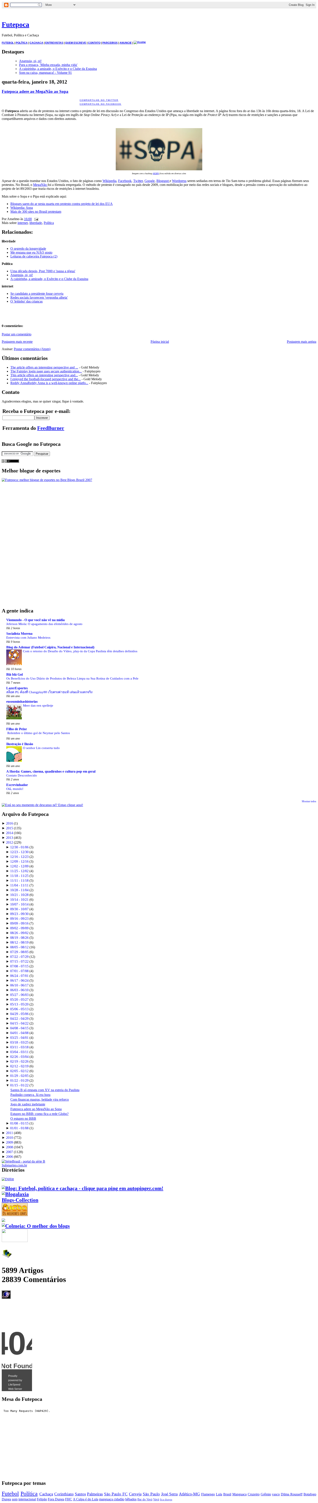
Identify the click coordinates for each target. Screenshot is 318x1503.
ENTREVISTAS (54, 42)
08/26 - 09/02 (19, 933)
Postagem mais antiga (301, 341)
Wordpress (179, 181)
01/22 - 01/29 (19, 1080)
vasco (276, 1494)
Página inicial (160, 341)
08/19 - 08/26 (19, 937)
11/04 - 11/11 (19, 885)
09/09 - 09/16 (19, 923)
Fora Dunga (56, 1499)
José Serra (169, 1494)
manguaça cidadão (111, 1499)
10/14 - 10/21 (19, 899)
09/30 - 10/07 (19, 909)
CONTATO (94, 42)
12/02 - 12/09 (19, 866)
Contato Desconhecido (21, 775)
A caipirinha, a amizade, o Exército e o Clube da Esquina (58, 69)
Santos (80, 1494)
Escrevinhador (17, 785)
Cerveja (135, 1494)
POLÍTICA (22, 42)
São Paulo (151, 1494)
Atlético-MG (189, 1494)
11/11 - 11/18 (19, 880)
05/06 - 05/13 (19, 1009)
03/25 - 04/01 (19, 1037)
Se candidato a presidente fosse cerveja (36, 293)
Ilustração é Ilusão (19, 744)
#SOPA (156, 173)
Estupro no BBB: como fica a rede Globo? (39, 1114)
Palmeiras (95, 1494)
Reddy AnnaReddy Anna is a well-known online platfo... (49, 383)
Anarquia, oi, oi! (30, 61)
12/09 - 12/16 (19, 861)
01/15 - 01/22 (19, 1085)
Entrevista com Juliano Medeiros (28, 637)
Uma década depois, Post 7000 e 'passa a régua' (42, 271)
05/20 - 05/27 (19, 999)
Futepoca (15, 24)
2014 (9, 833)
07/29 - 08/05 (19, 952)
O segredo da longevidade (28, 248)
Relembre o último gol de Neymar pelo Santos (38, 733)
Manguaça (239, 1494)
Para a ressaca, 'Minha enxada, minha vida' (48, 65)
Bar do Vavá (144, 1499)
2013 (9, 837)
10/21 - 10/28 (19, 895)
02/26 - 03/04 (19, 1056)
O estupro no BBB (23, 1118)
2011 (9, 1133)
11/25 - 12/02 (19, 871)
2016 (9, 823)
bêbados (131, 1499)
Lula (219, 1494)
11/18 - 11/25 (19, 876)
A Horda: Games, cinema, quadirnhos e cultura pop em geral (50, 771)
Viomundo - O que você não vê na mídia (35, 620)
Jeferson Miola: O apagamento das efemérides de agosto (44, 624)
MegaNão (40, 185)
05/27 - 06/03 (19, 995)
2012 (9, 842)
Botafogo (310, 1494)
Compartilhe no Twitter (99, 100)
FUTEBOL (8, 42)
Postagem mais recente (17, 341)
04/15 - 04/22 (19, 1023)
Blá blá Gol (14, 674)
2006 (9, 1156)
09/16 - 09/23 (19, 918)
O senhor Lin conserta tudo (41, 748)
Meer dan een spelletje (38, 705)
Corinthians (64, 1494)
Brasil (227, 1494)
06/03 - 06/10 (19, 990)
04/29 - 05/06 (19, 1014)
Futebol (10, 1493)
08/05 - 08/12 (19, 947)
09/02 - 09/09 (19, 928)
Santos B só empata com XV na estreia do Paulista (44, 1090)
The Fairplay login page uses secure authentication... (46, 371)
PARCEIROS (110, 42)
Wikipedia (109, 181)
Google (150, 181)
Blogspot (163, 181)
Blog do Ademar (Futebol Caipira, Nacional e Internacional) (50, 647)
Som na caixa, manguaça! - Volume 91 (45, 72)
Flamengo (208, 1494)
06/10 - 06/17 (19, 985)
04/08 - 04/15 (19, 1028)
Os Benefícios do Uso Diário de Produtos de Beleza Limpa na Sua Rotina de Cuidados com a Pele (72, 678)
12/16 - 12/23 (19, 857)
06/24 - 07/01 (19, 976)
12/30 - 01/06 (19, 847)
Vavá (156, 1499)
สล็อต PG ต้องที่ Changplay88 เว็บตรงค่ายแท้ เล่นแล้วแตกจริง (49, 692)
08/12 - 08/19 (19, 942)
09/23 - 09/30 (19, 914)
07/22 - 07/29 (19, 957)
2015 (9, 828)
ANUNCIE (126, 42)
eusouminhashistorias (22, 701)
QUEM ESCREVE (75, 42)
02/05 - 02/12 (19, 1071)
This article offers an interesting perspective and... (44, 375)
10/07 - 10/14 (19, 904)
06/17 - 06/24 (19, 980)
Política (49, 223)
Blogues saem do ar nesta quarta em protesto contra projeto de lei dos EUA (61, 204)
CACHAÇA (36, 42)
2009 (9, 1142)
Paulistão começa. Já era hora (30, 1095)
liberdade (35, 223)
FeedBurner (50, 428)
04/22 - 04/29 (19, 1018)
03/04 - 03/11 (19, 1052)
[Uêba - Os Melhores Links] (15, 1214)
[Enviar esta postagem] (35, 219)
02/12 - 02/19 (19, 1066)
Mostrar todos (309, 801)
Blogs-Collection (20, 1200)
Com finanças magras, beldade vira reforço (39, 1099)
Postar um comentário (16, 334)
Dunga (6, 1499)
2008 (9, 1147)
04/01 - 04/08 (19, 1033)
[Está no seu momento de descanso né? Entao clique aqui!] (42, 805)
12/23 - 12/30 (19, 852)
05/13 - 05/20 (19, 1004)
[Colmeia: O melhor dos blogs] (36, 1226)
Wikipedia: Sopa (21, 207)
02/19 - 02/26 (19, 1061)
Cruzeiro (254, 1494)
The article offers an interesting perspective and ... (44, 367)
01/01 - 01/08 (19, 1128)
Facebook (125, 181)
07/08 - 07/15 (19, 966)
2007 (9, 1152)
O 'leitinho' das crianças (26, 301)
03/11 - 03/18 (19, 1047)
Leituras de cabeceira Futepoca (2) (33, 256)
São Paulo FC (116, 1494)
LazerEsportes (17, 688)
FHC (68, 1499)
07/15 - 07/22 (19, 961)
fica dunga (166, 1499)
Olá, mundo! (14, 789)
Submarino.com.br (14, 1165)
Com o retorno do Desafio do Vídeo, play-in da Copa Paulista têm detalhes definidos (80, 651)
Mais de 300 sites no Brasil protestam (35, 211)
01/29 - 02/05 (19, 1076)
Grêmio (266, 1494)
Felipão (42, 1499)
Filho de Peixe (16, 729)
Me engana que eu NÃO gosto (31, 252)
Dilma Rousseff (291, 1494)
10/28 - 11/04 (19, 890)
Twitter (138, 181)
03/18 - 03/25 (19, 1042)
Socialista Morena (19, 633)
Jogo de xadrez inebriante (27, 1104)
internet (23, 223)
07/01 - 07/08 (19, 971)
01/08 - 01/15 (19, 1123)
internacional (27, 1499)
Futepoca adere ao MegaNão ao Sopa (35, 91)
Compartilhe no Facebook (100, 104)
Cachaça (46, 1494)
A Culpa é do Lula (85, 1499)
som (15, 1499)
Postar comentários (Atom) (32, 349)
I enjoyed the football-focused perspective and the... (45, 379)
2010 (9, 1137)
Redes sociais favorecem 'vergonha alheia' (39, 297)
